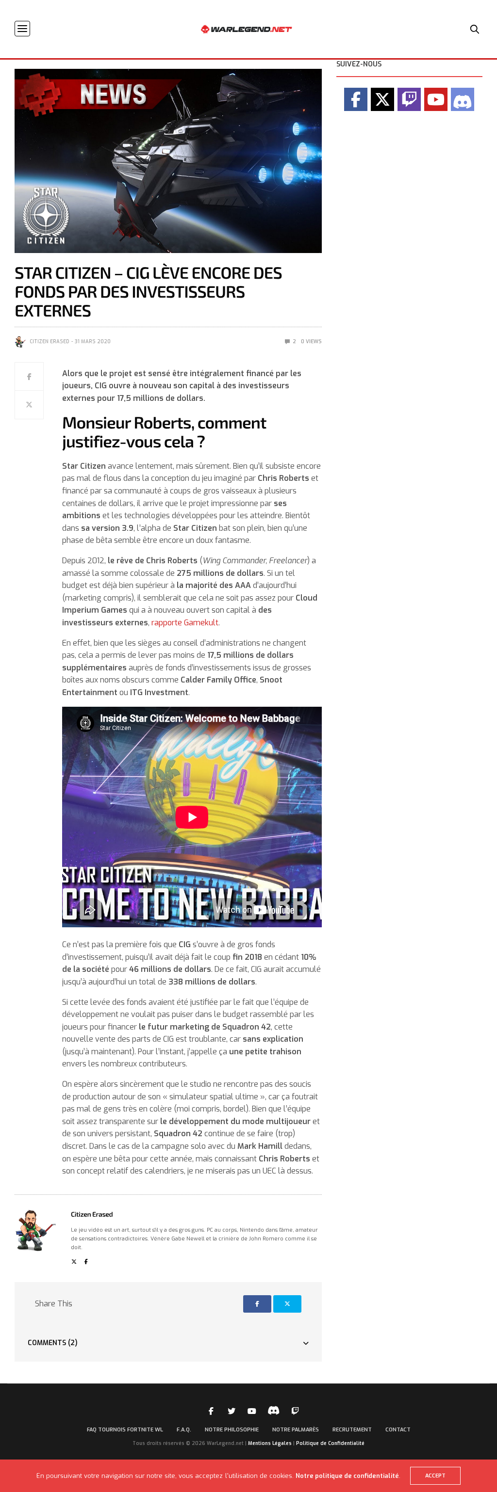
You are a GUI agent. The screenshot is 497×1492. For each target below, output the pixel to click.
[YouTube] (435, 99)
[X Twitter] (382, 99)
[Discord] (462, 99)
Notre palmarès (295, 1429)
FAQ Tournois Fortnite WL (125, 1429)
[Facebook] (355, 99)
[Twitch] (409, 99)
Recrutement (352, 1429)
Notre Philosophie (232, 1429)
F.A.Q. (184, 1429)
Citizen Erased (49, 341)
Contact (398, 1429)
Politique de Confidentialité (330, 1443)
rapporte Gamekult (184, 623)
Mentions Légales (270, 1443)
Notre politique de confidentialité (347, 1476)
